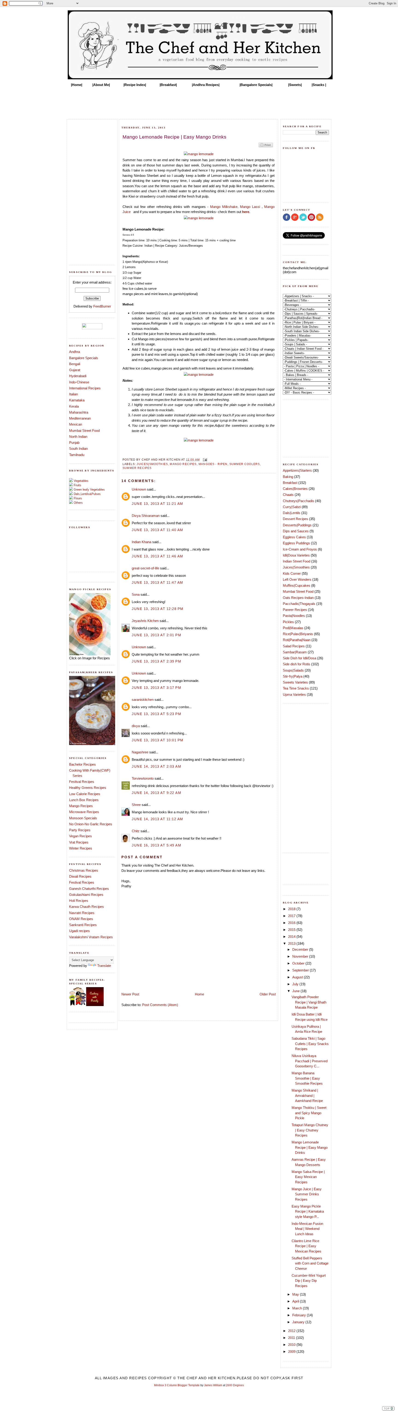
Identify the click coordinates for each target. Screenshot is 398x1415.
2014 (292, 936)
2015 (292, 930)
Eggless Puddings (296, 543)
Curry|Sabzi (292, 507)
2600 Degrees (235, 1385)
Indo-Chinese (79, 382)
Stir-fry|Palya (292, 676)
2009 (292, 1351)
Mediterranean (80, 418)
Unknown (139, 489)
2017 (292, 916)
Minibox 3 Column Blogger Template (177, 1385)
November (300, 956)
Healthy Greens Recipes (87, 788)
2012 (292, 1331)
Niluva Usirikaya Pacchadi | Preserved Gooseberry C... (310, 1061)
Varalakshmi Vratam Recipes (91, 937)
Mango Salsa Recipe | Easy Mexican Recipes (308, 1177)
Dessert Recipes (295, 519)
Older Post (268, 994)
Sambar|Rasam (295, 652)
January (298, 1322)
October (298, 963)
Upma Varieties (294, 694)
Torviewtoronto (143, 778)
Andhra (74, 352)
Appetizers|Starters (297, 470)
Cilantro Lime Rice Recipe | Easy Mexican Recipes (306, 1246)
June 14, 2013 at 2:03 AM (156, 766)
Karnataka (77, 400)
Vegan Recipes (80, 836)
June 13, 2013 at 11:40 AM (157, 530)
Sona (136, 594)
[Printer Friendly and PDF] (266, 147)
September (301, 970)
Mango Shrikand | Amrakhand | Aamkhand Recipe (307, 1095)
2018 (292, 909)
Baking (288, 477)
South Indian (78, 448)
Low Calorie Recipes (84, 794)
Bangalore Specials (83, 358)
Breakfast (290, 483)
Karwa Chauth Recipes (86, 907)
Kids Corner (292, 573)
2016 (292, 923)
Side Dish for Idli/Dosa (299, 658)
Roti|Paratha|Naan (296, 640)
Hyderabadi (77, 376)
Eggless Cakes (294, 537)
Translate (104, 966)
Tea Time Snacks (296, 688)
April (296, 1301)
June (296, 991)
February (299, 1315)
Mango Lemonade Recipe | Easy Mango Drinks (310, 1147)
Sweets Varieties (295, 682)
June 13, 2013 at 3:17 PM (156, 688)
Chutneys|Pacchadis (298, 501)
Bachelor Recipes (82, 764)
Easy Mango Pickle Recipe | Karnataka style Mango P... (308, 1211)
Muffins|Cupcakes (296, 585)
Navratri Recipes (81, 913)
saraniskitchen (143, 700)
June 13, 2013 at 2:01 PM (156, 635)
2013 (292, 943)
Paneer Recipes (295, 610)
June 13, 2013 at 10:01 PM (158, 740)
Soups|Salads (293, 670)
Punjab (74, 442)
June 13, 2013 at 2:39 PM (156, 661)
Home (199, 994)
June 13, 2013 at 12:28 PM (158, 609)
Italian (73, 394)
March (297, 1308)
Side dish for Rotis (296, 664)
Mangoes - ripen (213, 463)
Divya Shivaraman (146, 516)
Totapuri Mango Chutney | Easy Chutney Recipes (310, 1130)
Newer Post (130, 994)
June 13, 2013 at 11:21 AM (157, 504)
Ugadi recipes (79, 931)
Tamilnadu (76, 455)
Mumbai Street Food (84, 430)
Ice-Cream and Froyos (300, 549)
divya (136, 726)
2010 (292, 1345)
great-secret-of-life (145, 568)
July (295, 984)
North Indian (78, 436)
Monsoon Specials (83, 818)
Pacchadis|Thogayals (299, 604)
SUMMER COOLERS (244, 463)
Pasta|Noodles (294, 616)
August (298, 977)
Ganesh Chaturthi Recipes (89, 889)
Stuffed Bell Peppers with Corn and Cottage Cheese (310, 1263)
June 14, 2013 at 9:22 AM (156, 793)
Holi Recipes (78, 901)
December (300, 949)
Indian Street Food (296, 561)
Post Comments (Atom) (160, 1005)
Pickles (288, 622)
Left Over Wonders (297, 579)
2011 (292, 1338)
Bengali (74, 364)
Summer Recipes (137, 467)
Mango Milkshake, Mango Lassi (235, 207)
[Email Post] (204, 459)
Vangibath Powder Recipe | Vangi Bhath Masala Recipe (309, 1002)
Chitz (136, 831)
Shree (136, 805)
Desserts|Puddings (297, 525)
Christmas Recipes (83, 870)
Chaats (288, 495)
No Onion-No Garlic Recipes (90, 824)
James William (213, 1385)
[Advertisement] (199, 102)
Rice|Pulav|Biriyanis (298, 634)
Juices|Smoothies (152, 463)
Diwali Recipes (80, 876)
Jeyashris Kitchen (145, 621)
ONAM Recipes (81, 919)
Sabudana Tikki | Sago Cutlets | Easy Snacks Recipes (310, 1043)
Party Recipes (80, 830)
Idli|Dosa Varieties (296, 555)
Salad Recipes (294, 646)
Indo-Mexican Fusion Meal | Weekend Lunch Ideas (307, 1229)
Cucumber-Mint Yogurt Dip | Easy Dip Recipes (309, 1280)
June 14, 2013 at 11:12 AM (157, 819)
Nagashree (140, 752)
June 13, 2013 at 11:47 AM (157, 582)
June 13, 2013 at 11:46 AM (157, 556)
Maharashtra (78, 412)
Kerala (74, 406)
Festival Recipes (81, 782)
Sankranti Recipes (83, 925)
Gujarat (74, 370)
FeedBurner (102, 306)
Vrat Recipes (78, 842)
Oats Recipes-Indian (298, 598)
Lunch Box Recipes (84, 800)
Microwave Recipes (84, 812)
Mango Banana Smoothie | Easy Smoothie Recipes (307, 1078)
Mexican (75, 424)
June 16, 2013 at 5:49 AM (156, 845)
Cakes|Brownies (295, 489)
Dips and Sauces (296, 531)
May (296, 1294)
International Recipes (85, 388)
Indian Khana (141, 542)
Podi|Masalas (293, 628)
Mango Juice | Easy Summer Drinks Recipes (307, 1194)
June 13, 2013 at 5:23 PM (156, 714)
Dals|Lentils (291, 513)
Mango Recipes (81, 806)
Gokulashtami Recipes (86, 895)
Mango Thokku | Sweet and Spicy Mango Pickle (309, 1113)
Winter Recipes (80, 848)
